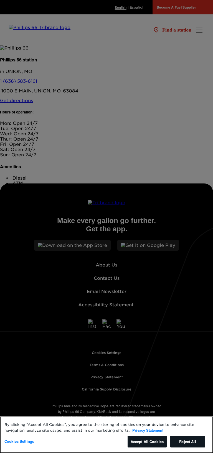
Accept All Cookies (147, 441)
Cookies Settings (19, 441)
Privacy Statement (147, 430)
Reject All (187, 441)
